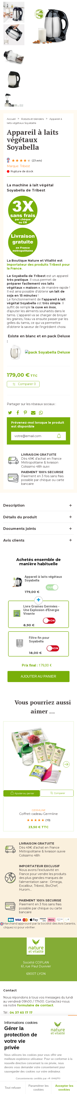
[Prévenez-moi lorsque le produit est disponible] (59, 436)
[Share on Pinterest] (25, 413)
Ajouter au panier (38, 676)
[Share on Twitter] (10, 413)
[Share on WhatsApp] (41, 413)
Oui (49, 587)
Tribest (25, 166)
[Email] (33, 413)
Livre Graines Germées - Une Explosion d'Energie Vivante (41, 610)
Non (51, 620)
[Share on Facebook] (18, 413)
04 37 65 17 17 (21, 1012)
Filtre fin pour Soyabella (39, 639)
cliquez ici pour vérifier (19, 927)
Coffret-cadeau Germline (38, 814)
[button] (67, 765)
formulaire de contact (35, 1005)
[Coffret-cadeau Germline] (38, 756)
